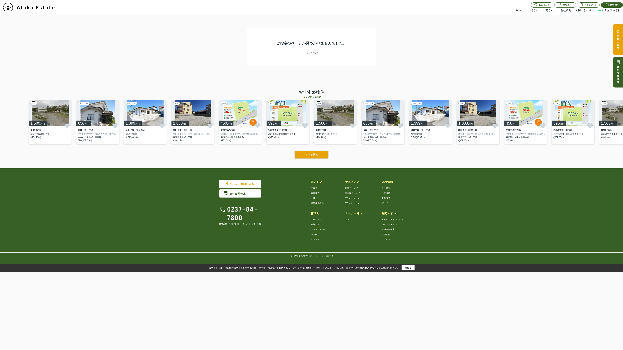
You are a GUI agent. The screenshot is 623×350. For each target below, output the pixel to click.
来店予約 (614, 4)
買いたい (521, 10)
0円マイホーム (352, 198)
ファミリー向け (318, 229)
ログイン (385, 239)
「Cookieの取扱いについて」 (366, 268)
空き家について (352, 193)
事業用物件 (316, 224)
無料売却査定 (237, 193)
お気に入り (544, 4)
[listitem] (240, 122)
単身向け (315, 234)
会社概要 (565, 10)
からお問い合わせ (609, 10)
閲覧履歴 (567, 4)
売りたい (550, 10)
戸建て (314, 188)
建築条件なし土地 (319, 203)
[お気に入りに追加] (67, 125)
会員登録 (385, 234)
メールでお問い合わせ (243, 184)
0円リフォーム (352, 203)
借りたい (536, 10)
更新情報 (385, 198)
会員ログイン (590, 4)
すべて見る (311, 154)
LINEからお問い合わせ (392, 224)
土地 (313, 198)
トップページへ (311, 53)
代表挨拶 (385, 193)
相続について (351, 188)
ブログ (384, 203)
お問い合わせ (583, 10)
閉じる (408, 267)
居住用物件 (316, 219)
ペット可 (315, 239)
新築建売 (315, 193)
